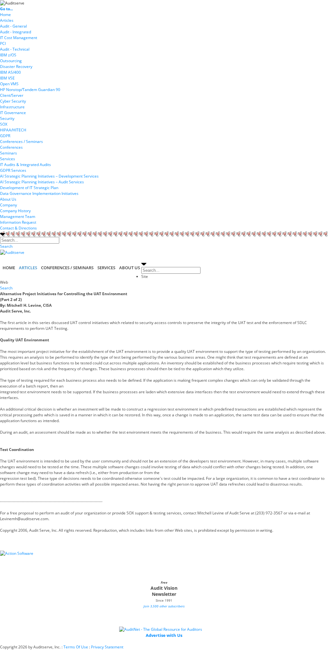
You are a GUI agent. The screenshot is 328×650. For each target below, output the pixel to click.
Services (7, 159)
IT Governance (13, 112)
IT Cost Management (18, 37)
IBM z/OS (8, 55)
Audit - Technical (14, 49)
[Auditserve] (12, 2)
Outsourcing (11, 60)
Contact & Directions (18, 228)
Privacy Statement (107, 647)
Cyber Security (13, 101)
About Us (8, 199)
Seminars (8, 153)
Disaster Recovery (16, 66)
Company (8, 205)
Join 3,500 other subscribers (164, 606)
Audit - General (13, 26)
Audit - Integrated (15, 32)
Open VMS (9, 84)
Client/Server (11, 95)
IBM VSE (7, 78)
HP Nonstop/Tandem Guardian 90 (30, 89)
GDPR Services (13, 170)
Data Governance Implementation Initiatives (39, 193)
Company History (15, 210)
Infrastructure (12, 107)
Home (5, 14)
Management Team (17, 216)
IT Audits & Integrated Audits (25, 164)
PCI (3, 43)
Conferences (11, 147)
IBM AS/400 (10, 72)
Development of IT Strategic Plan (29, 187)
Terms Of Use (75, 647)
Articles (6, 20)
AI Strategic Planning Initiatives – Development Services (49, 176)
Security (7, 118)
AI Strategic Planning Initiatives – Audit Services (42, 182)
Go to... (6, 9)
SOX (3, 124)
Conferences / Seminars (21, 141)
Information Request (18, 222)
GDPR (5, 135)
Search (6, 246)
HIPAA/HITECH (13, 130)
